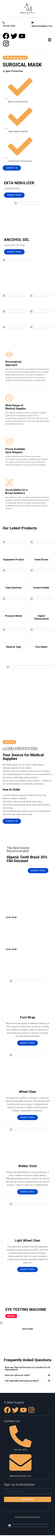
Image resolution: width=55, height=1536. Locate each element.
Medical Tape (13, 646)
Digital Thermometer (41, 617)
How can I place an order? (17, 1375)
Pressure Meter (13, 615)
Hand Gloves (41, 559)
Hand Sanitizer (13, 587)
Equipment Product (13, 559)
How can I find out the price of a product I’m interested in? (26, 1368)
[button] (27, 1368)
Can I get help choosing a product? (22, 1381)
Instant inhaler (41, 587)
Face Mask (41, 646)
